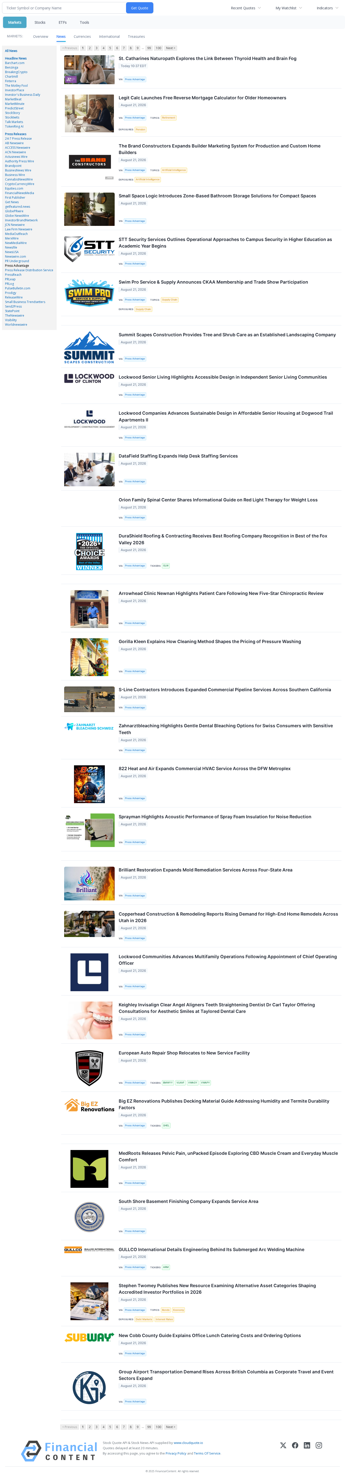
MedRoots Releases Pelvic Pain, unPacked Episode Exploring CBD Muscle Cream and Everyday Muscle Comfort (228, 1156)
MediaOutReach (16, 234)
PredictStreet (14, 108)
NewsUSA (12, 252)
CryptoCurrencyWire (19, 184)
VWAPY (205, 1082)
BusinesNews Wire (18, 170)
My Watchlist (286, 8)
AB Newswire (14, 143)
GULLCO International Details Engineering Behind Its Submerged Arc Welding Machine (211, 1249)
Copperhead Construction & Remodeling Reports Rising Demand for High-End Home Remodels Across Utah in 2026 (228, 917)
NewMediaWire (16, 243)
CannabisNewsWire (19, 179)
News (61, 36)
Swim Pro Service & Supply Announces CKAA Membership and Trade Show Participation (213, 282)
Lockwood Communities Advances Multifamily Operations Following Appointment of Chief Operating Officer (228, 960)
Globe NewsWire (17, 216)
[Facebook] (295, 1451)
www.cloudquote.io (188, 1442)
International (109, 36)
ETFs (63, 22)
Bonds (165, 1310)
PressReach (13, 275)
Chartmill (11, 76)
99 (149, 48)
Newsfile (11, 247)
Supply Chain (169, 299)
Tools (84, 22)
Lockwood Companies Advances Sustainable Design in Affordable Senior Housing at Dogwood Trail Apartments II (226, 416)
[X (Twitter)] (283, 1451)
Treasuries (136, 36)
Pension (140, 129)
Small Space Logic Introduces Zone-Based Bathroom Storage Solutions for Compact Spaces (217, 195)
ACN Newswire (15, 152)
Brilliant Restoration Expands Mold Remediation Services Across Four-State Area (205, 869)
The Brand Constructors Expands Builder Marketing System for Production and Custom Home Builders (220, 149)
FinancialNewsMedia (19, 193)
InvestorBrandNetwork (21, 220)
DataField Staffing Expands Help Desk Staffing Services (178, 456)
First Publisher (15, 197)
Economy (178, 1310)
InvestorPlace (14, 90)
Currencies (82, 36)
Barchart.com (14, 63)
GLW (165, 565)
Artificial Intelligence (174, 170)
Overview (40, 36)
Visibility (11, 320)
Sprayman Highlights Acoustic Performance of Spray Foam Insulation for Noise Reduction (215, 816)
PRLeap (10, 279)
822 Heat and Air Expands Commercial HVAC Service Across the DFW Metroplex (205, 768)
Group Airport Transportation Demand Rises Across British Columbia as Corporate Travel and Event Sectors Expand (226, 1375)
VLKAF (180, 1082)
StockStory (12, 113)
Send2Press (13, 306)
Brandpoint (13, 166)
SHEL (166, 1125)
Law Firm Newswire (18, 229)
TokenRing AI (14, 126)
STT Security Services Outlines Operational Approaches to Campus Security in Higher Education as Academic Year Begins (225, 243)
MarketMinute (14, 104)
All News (11, 51)
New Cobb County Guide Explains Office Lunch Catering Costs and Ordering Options (210, 1335)
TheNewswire (14, 315)
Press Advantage (17, 265)
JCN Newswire (15, 225)
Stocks (40, 22)
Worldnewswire (16, 324)
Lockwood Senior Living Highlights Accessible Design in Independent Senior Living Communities (223, 377)
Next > (170, 48)
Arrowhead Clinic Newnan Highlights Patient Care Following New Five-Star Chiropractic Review (221, 593)
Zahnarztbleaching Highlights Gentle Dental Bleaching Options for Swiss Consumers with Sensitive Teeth (226, 729)
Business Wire (15, 175)
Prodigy (10, 293)
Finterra (10, 81)
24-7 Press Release (18, 138)
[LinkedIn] (307, 1451)
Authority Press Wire (19, 161)
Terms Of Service (207, 1453)
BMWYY (168, 1082)
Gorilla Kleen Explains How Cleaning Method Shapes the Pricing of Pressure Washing (210, 641)
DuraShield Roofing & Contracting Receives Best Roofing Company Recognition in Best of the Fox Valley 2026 (223, 539)
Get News (12, 202)
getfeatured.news (17, 206)
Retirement (168, 117)
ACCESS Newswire (17, 147)
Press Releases (15, 134)
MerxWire (12, 238)
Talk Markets (14, 122)
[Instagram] (319, 1451)
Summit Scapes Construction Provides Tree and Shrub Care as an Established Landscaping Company (227, 334)
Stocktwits (12, 117)
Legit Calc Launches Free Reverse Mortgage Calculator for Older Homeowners (202, 97)
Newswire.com (15, 256)
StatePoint (12, 311)
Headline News (16, 58)
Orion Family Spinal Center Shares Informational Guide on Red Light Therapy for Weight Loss (218, 499)
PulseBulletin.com (17, 288)
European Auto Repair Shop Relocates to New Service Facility (184, 1052)
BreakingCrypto (16, 72)
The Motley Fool (16, 85)
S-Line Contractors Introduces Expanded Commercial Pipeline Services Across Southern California (225, 689)
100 (158, 48)
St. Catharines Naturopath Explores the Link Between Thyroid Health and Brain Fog (208, 58)
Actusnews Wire (16, 157)
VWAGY (192, 1082)
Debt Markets (144, 1319)
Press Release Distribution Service (29, 270)
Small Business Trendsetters (25, 302)
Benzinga (11, 67)
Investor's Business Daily (22, 95)
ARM (166, 1267)
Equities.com (14, 188)
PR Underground (17, 261)
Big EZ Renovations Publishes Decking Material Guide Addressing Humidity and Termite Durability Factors (224, 1104)
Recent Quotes (243, 8)
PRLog (9, 284)
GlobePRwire (14, 211)
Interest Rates (164, 1319)
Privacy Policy (176, 1453)
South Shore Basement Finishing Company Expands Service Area (188, 1201)
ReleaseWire (14, 297)
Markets (14, 22)
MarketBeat (13, 99)
